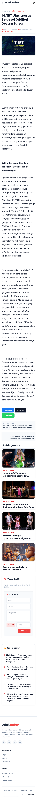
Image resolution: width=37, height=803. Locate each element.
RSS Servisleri (6, 762)
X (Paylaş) (20, 410)
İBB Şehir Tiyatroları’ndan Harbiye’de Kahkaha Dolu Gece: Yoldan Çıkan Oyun (19, 677)
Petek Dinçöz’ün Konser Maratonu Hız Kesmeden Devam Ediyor (20, 668)
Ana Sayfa (6, 11)
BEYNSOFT (30, 795)
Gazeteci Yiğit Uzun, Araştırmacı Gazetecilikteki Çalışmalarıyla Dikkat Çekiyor (19, 686)
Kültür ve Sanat (18, 11)
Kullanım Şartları (8, 777)
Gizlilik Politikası (7, 773)
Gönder (24, 631)
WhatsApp (9, 415)
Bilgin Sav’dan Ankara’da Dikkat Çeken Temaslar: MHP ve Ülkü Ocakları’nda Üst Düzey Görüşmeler (19, 658)
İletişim (4, 758)
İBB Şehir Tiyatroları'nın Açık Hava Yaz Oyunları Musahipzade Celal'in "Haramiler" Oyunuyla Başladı (20, 697)
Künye (4, 755)
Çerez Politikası (7, 780)
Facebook (8, 410)
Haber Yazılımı (11, 795)
